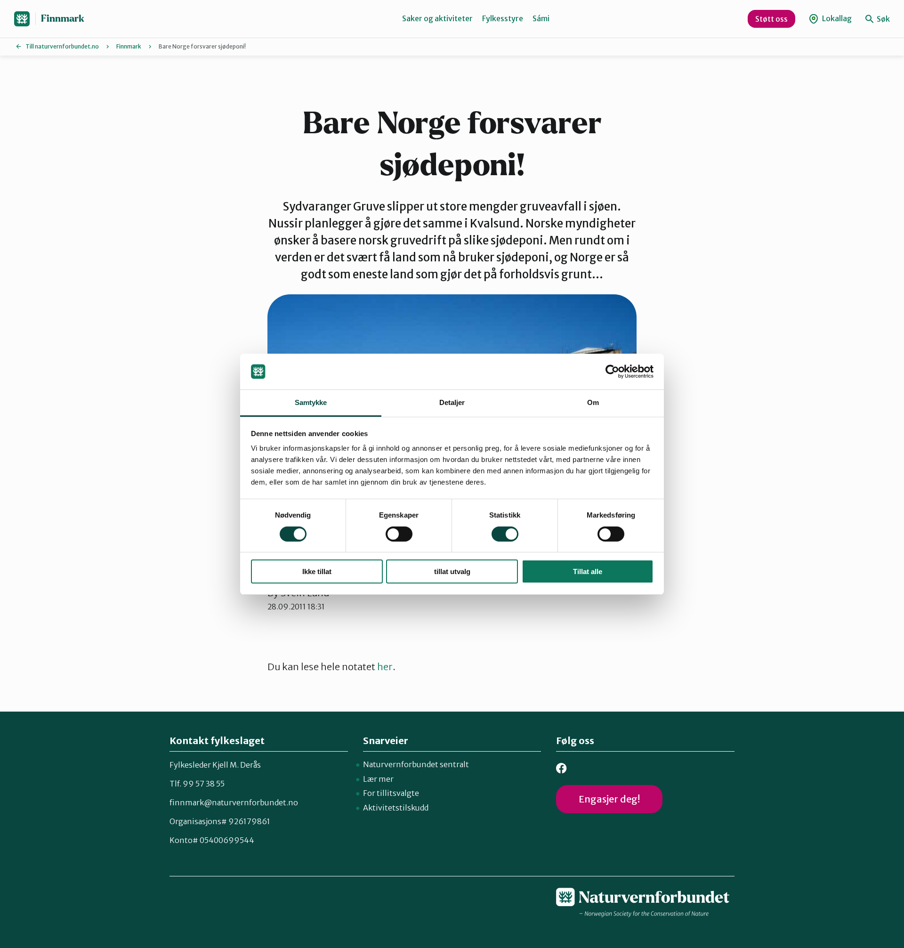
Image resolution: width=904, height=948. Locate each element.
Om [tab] (593, 402)
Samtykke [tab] (311, 402)
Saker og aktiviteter (437, 18)
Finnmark (62, 19)
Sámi (541, 18)
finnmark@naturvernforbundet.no (234, 802)
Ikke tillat (316, 571)
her (385, 667)
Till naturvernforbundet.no (62, 46)
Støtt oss (771, 19)
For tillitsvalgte (391, 793)
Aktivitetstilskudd (395, 807)
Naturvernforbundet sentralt (416, 764)
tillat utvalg (452, 571)
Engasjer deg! (609, 799)
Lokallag (836, 18)
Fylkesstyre (502, 18)
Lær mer (378, 779)
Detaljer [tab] (452, 402)
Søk (882, 19)
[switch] (399, 534)
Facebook (561, 768)
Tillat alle (587, 571)
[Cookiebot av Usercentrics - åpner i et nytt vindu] (612, 372)
